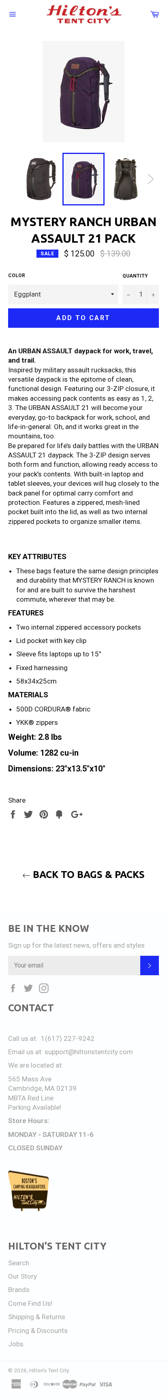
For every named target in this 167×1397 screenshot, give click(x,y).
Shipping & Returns (36, 1317)
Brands (19, 1290)
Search (18, 1263)
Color (16, 275)
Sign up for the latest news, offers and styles (76, 945)
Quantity (135, 276)
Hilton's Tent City (49, 1370)
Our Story (22, 1276)
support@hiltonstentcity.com (89, 1052)
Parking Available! (34, 1107)
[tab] (83, 557)
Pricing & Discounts (38, 1331)
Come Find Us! (30, 1303)
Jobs (16, 1344)
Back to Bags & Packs (87, 874)
